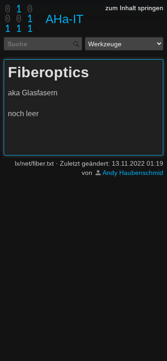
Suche (77, 44)
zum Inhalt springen (134, 8)
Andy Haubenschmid (133, 172)
